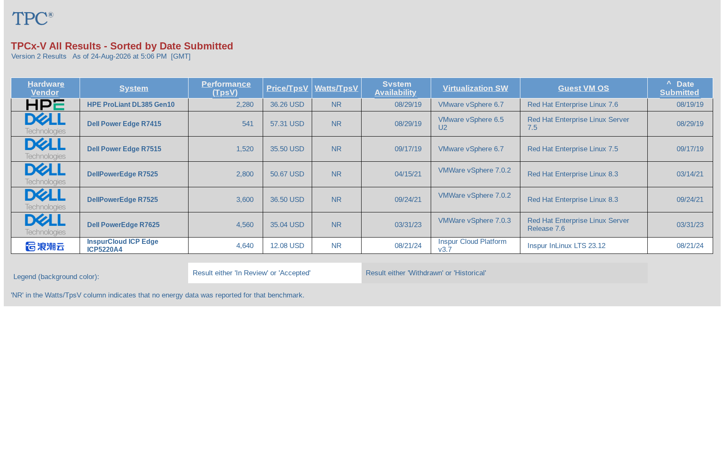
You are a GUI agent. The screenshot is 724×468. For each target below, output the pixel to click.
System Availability (395, 88)
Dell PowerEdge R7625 (124, 224)
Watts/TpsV (336, 88)
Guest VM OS (583, 88)
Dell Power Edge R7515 (125, 149)
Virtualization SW (475, 88)
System (133, 88)
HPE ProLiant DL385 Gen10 (131, 104)
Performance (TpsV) (226, 88)
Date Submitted (679, 88)
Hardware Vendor (46, 88)
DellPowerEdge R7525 (123, 174)
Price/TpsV (287, 88)
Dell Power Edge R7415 (125, 123)
